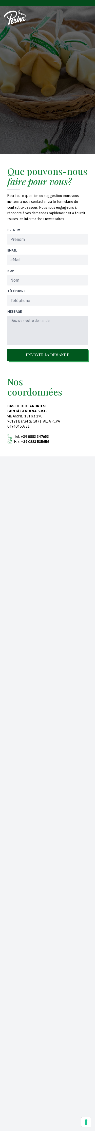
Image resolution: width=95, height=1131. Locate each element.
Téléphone (16, 291)
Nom (10, 271)
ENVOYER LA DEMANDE (47, 354)
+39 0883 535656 (35, 441)
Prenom (13, 230)
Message (14, 311)
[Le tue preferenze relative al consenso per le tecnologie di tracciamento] (86, 1122)
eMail (12, 250)
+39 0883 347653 (35, 436)
